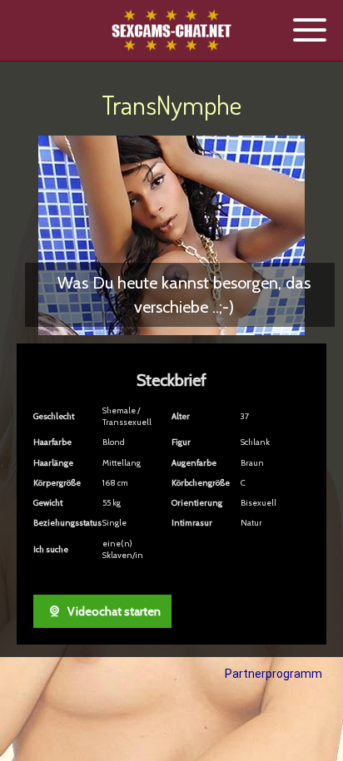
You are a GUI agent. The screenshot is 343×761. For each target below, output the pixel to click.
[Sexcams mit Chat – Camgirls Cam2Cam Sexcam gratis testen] (171, 31)
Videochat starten (113, 611)
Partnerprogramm (273, 673)
